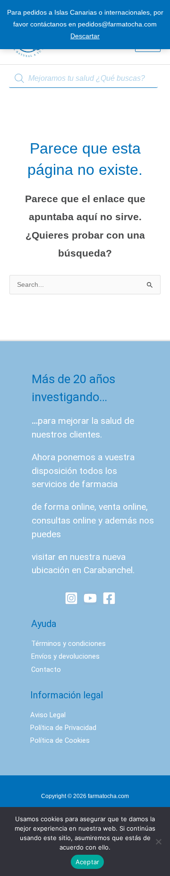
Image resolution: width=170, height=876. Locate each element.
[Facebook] (109, 598)
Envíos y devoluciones (65, 656)
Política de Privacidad (63, 727)
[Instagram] (71, 598)
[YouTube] (90, 598)
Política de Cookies (60, 740)
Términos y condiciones (68, 643)
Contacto (46, 669)
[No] (158, 841)
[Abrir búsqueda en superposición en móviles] (85, 78)
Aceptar (88, 862)
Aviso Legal (48, 715)
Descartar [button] (85, 36)
